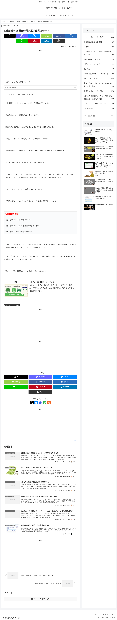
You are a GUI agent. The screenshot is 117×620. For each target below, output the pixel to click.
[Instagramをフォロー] (40, 402)
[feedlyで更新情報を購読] (44, 402)
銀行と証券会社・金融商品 (12, 305)
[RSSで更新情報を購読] (49, 402)
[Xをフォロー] (32, 402)
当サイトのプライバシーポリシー (104, 614)
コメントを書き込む (40, 599)
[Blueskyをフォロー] (36, 402)
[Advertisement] (40, 65)
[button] (59, 41)
